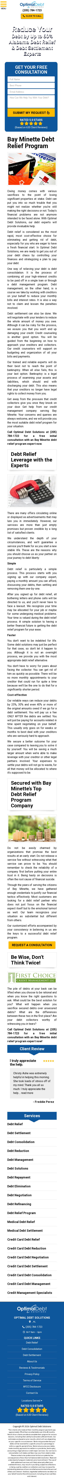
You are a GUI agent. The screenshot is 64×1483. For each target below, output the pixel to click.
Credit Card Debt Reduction (26, 1248)
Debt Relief (15, 1124)
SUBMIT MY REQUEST (30, 112)
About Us (32, 1361)
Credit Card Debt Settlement (27, 1266)
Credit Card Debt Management (28, 1284)
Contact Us (32, 1393)
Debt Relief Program (21, 1213)
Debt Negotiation (19, 1195)
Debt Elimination (19, 1186)
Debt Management (20, 1160)
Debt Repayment (18, 1177)
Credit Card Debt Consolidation (29, 1275)
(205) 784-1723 (32, 10)
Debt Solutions (17, 1168)
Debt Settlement (19, 1133)
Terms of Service (32, 1380)
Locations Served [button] (31, 1400)
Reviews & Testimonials (32, 1367)
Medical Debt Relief (21, 1222)
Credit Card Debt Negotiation (28, 1257)
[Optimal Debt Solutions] (32, 1309)
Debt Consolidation (20, 1142)
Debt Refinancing (19, 1204)
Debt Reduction (18, 1151)
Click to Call (33, 16)
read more (27, 1093)
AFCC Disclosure (32, 1386)
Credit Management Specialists (29, 1293)
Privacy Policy (32, 1374)
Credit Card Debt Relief (23, 1239)
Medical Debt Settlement (25, 1230)
